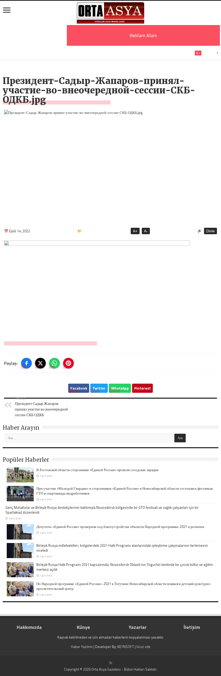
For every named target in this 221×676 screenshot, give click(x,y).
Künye (83, 627)
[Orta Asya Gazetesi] (110, 13)
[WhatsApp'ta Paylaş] (54, 363)
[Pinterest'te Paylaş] (68, 363)
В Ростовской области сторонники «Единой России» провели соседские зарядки (97, 469)
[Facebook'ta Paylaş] (26, 363)
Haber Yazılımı (82, 646)
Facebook (78, 388)
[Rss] (111, 663)
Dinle (210, 231)
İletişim (192, 627)
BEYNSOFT (125, 646)
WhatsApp (120, 388)
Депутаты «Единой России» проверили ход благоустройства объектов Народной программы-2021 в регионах (120, 526)
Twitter (99, 388)
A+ (135, 231)
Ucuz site (143, 646)
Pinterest (142, 388)
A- (146, 231)
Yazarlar (138, 627)
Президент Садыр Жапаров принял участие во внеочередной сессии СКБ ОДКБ (41, 407)
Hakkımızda (29, 627)
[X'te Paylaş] (40, 363)
